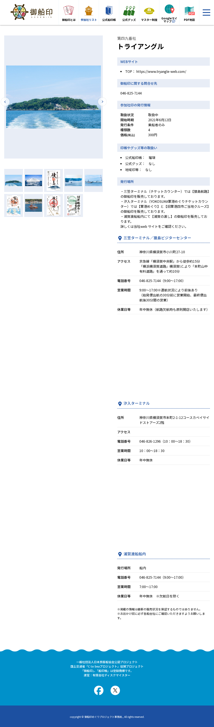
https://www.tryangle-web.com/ (161, 71)
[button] (5, 102)
